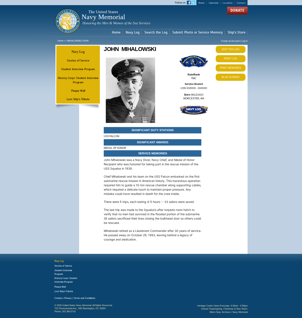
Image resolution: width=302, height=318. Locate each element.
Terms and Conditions (84, 298)
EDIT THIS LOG (230, 49)
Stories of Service (78, 60)
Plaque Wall (78, 91)
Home (201, 2)
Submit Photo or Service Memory (197, 32)
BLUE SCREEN (230, 77)
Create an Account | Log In (234, 41)
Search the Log (155, 32)
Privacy (68, 298)
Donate (237, 10)
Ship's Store (237, 32)
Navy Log (132, 32)
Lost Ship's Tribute (78, 99)
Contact (241, 2)
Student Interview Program (78, 69)
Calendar (214, 2)
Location (228, 2)
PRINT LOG (230, 58)
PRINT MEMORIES (230, 67)
